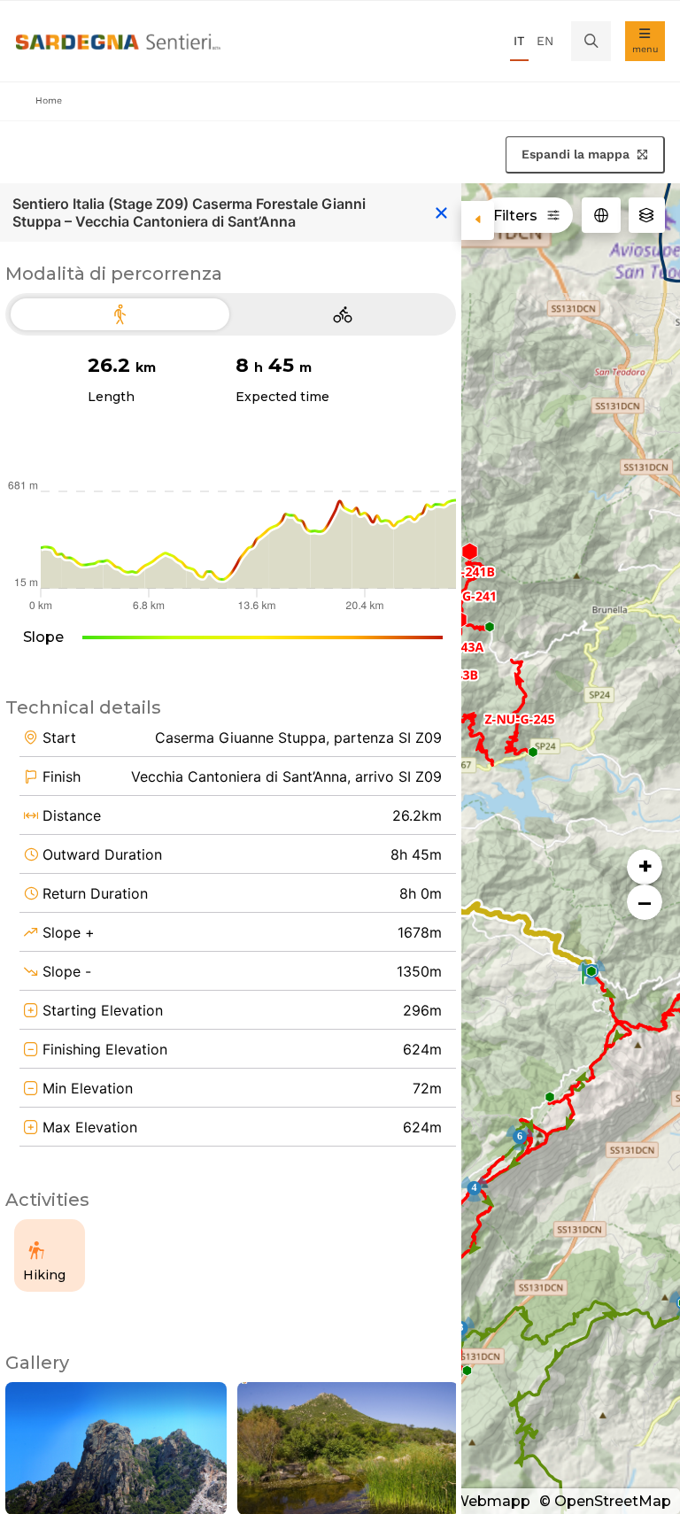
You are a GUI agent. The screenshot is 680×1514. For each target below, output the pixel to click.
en (545, 41)
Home (48, 100)
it (519, 41)
